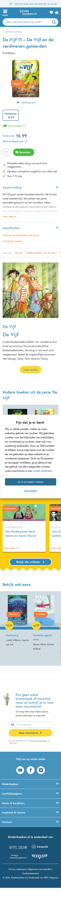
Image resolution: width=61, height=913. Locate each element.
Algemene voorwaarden (39, 869)
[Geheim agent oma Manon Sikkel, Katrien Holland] (44, 623)
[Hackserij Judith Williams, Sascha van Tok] (17, 621)
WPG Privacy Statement (38, 741)
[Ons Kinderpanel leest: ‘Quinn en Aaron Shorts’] (24, 528)
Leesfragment (28, 102)
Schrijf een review (12, 241)
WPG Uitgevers (51, 877)
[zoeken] (54, 22)
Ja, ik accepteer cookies (30, 481)
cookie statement (42, 470)
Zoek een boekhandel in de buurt (21, 235)
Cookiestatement (30, 873)
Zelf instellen (30, 490)
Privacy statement (17, 869)
